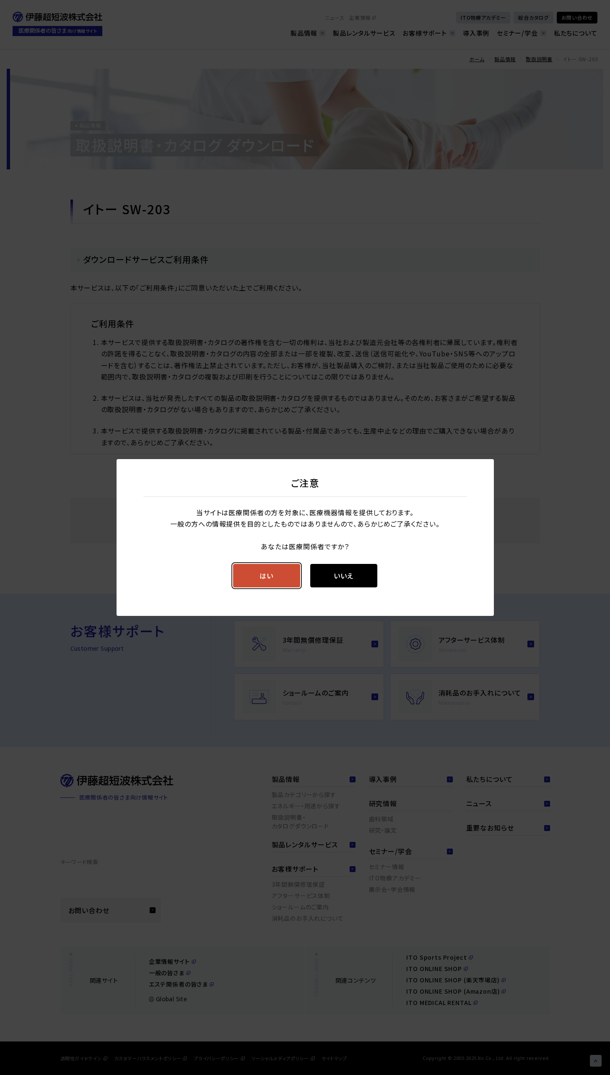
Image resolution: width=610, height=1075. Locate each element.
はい (266, 576)
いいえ (343, 576)
